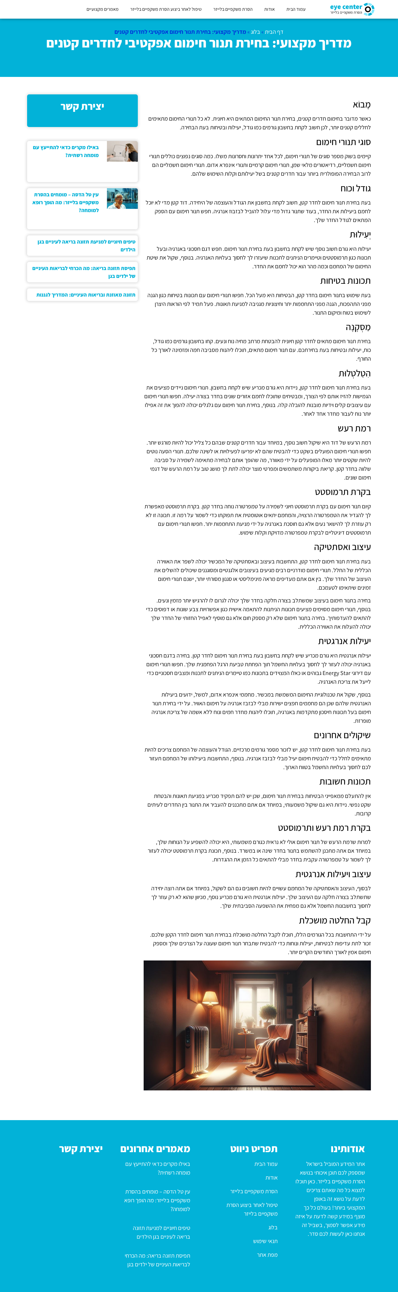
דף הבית (274, 32)
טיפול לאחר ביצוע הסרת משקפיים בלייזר (166, 9)
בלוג (255, 32)
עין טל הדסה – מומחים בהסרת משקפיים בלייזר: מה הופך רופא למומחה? (65, 202)
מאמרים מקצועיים (103, 9)
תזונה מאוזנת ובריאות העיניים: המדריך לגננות (85, 294)
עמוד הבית (296, 9)
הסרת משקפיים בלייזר (233, 9)
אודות (269, 9)
